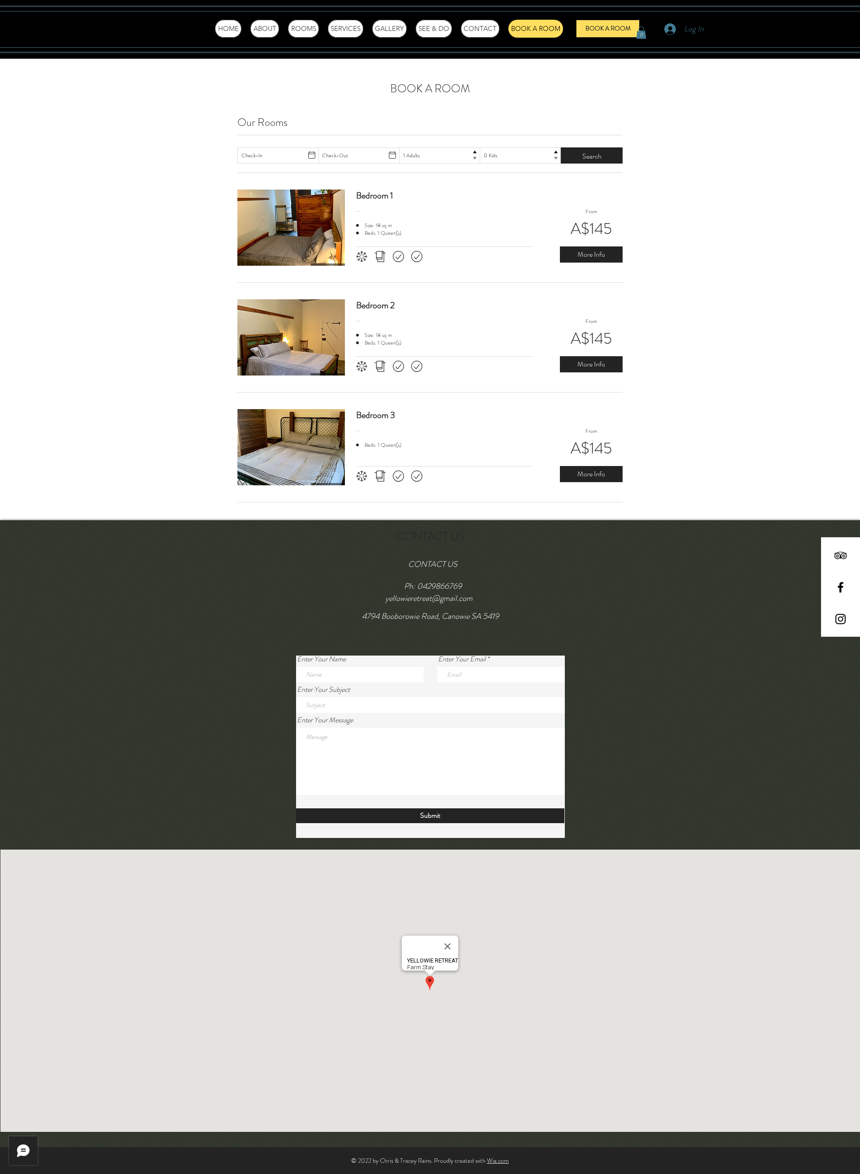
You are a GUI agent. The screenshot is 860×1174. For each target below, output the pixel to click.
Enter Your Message (325, 720)
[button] (641, 32)
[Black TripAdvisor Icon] (840, 555)
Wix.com (498, 1160)
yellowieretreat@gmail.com (429, 598)
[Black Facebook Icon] (840, 587)
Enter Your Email (462, 659)
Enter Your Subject (323, 689)
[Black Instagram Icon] (840, 619)
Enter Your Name (321, 659)
